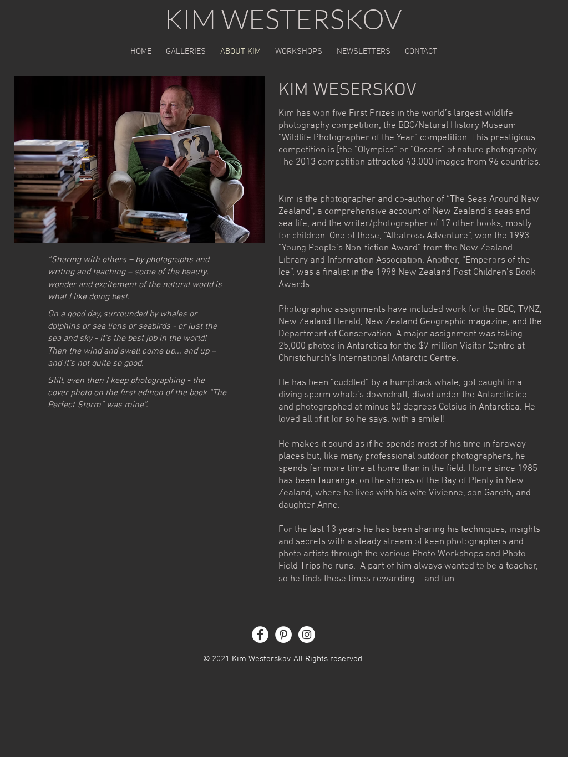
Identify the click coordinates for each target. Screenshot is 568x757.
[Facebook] (260, 634)
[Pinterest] (283, 634)
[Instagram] (306, 634)
